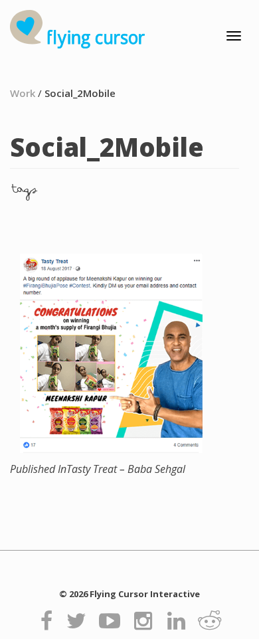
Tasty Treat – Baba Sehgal (97, 469)
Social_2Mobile (80, 93)
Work (22, 93)
